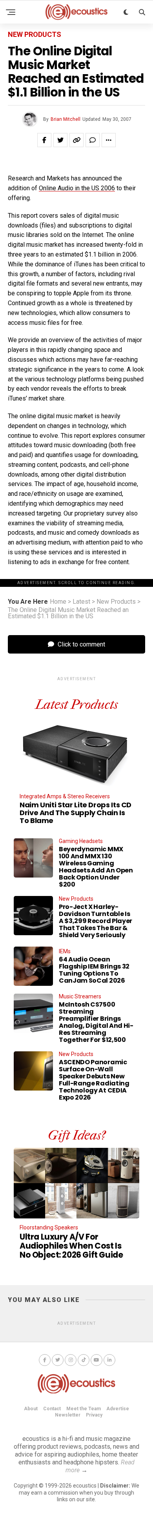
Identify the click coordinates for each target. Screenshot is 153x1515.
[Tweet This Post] (60, 140)
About (31, 1408)
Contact (52, 1408)
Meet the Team (83, 1408)
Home (58, 602)
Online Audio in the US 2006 (77, 188)
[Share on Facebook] (44, 140)
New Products (116, 602)
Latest (81, 602)
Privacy (94, 1415)
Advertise (117, 1408)
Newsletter (67, 1415)
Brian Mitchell (65, 119)
